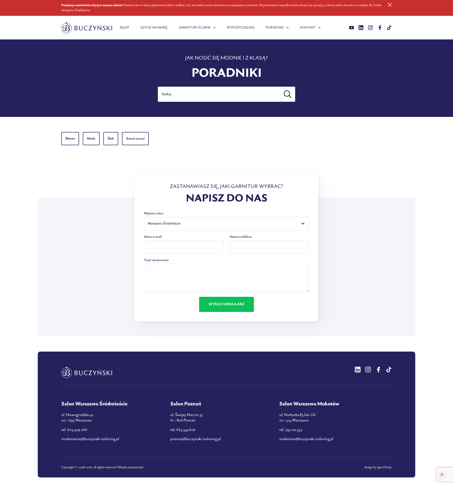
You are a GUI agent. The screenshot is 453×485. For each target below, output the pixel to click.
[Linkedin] (351, 27)
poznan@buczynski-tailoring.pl (195, 439)
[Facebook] (380, 27)
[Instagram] (370, 27)
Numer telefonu (241, 236)
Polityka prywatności (130, 467)
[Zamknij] (390, 5)
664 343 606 (185, 429)
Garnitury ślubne (195, 27)
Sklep (124, 27)
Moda (91, 138)
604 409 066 (77, 429)
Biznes (70, 138)
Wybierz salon (153, 213)
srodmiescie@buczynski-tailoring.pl (90, 439)
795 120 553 (293, 429)
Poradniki (275, 27)
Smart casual (135, 138)
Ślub (111, 138)
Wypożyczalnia (240, 27)
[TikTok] (389, 27)
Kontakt (308, 27)
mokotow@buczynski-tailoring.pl (306, 439)
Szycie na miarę (154, 27)
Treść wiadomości (156, 260)
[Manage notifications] (442, 474)
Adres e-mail (153, 236)
